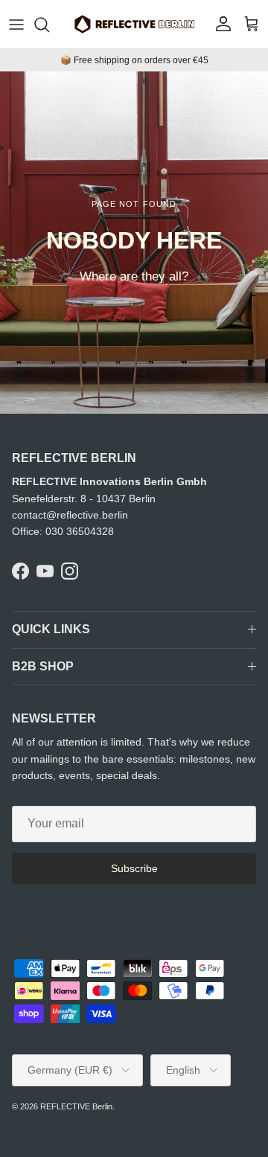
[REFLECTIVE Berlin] (134, 24)
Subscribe (134, 868)
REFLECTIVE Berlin (76, 1106)
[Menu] (16, 24)
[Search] (49, 24)
